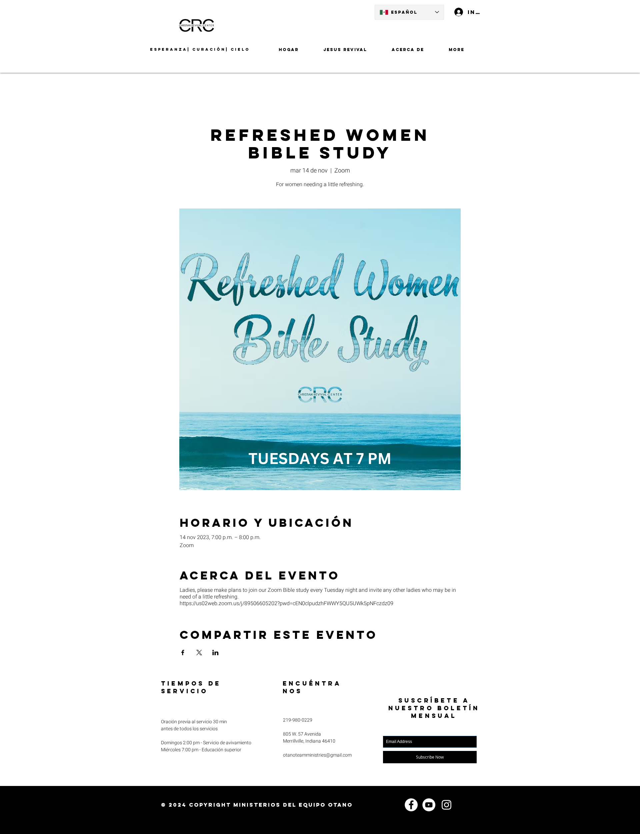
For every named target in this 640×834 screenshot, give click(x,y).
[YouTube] (428, 804)
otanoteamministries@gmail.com (317, 755)
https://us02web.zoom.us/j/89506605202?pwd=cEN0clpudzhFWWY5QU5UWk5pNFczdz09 (286, 603)
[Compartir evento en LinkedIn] (215, 652)
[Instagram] (446, 804)
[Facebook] (411, 804)
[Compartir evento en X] (199, 652)
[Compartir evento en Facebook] (183, 652)
